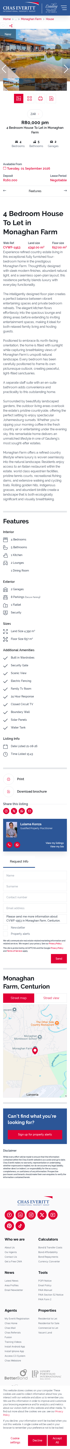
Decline (37, 1440)
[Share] (11, 26)
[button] (4, 69)
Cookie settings (15, 1440)
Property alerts (20, 933)
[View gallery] (18, 98)
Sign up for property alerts (35, 1134)
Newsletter (18, 927)
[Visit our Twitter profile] (42, 1215)
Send (59, 958)
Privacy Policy (55, 944)
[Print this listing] (40, 98)
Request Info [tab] (19, 861)
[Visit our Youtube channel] (53, 1215)
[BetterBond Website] (16, 1374)
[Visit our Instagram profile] (31, 1215)
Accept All (57, 1440)
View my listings (55, 843)
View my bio (57, 846)
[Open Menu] (64, 8)
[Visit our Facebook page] (9, 1215)
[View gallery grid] (29, 98)
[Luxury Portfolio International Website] (46, 1374)
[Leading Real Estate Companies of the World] (51, 7)
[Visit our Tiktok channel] (20, 1225)
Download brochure (32, 791)
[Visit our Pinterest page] (9, 1225)
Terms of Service (14, 951)
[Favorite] (3, 26)
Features (35, 191)
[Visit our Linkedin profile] (20, 1215)
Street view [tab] (51, 998)
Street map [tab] (19, 998)
